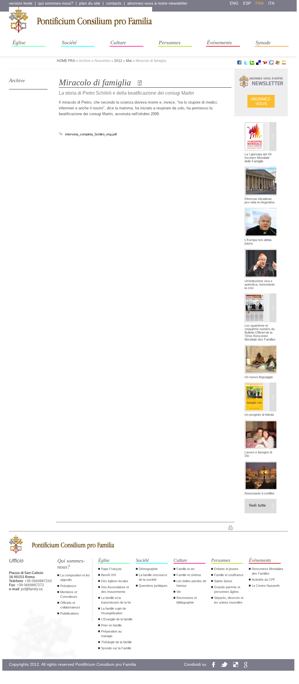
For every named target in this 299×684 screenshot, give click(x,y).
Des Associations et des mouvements (115, 589)
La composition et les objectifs (75, 577)
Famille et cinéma (188, 575)
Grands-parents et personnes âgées (227, 589)
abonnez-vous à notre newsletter (157, 3)
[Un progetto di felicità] (260, 398)
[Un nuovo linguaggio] (260, 360)
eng (234, 3)
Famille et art (185, 569)
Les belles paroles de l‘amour (191, 583)
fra (260, 3)
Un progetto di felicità (259, 414)
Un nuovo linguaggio (259, 377)
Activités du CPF (263, 579)
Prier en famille (111, 625)
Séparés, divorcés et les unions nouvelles (228, 600)
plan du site (89, 3)
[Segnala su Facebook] (239, 64)
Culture (118, 42)
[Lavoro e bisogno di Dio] (260, 435)
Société (69, 42)
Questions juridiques (153, 585)
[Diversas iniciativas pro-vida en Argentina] (260, 182)
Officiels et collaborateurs (70, 605)
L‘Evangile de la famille (116, 619)
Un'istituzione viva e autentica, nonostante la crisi (260, 284)
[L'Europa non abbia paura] (260, 223)
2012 (118, 61)
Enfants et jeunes (226, 569)
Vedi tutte (257, 505)
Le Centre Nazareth (266, 585)
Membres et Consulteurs (68, 594)
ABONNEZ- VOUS (261, 101)
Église (18, 42)
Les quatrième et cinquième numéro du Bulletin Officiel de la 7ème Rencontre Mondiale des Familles (260, 332)
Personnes (170, 42)
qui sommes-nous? (55, 3)
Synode (263, 42)
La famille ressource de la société (153, 577)
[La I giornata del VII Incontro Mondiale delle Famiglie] (260, 137)
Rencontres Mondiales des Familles (267, 571)
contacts (113, 3)
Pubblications (69, 613)
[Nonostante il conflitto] (260, 476)
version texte (20, 3)
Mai (129, 61)
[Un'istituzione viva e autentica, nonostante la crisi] (260, 264)
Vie (178, 591)
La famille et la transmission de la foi (116, 600)
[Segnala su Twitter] (245, 64)
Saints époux (223, 581)
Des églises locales (114, 581)
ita (271, 3)
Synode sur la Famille (116, 648)
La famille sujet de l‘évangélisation (113, 611)
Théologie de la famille (116, 642)
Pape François (111, 569)
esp (247, 3)
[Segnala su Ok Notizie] (284, 64)
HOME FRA (66, 61)
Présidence (68, 586)
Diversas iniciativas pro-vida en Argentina (259, 200)
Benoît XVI (108, 575)
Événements (219, 42)
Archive (17, 80)
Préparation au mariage (111, 634)
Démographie (148, 569)
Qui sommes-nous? (71, 564)
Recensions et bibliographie (186, 600)
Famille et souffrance (228, 575)
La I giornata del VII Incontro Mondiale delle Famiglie (258, 157)
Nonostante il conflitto (259, 493)
